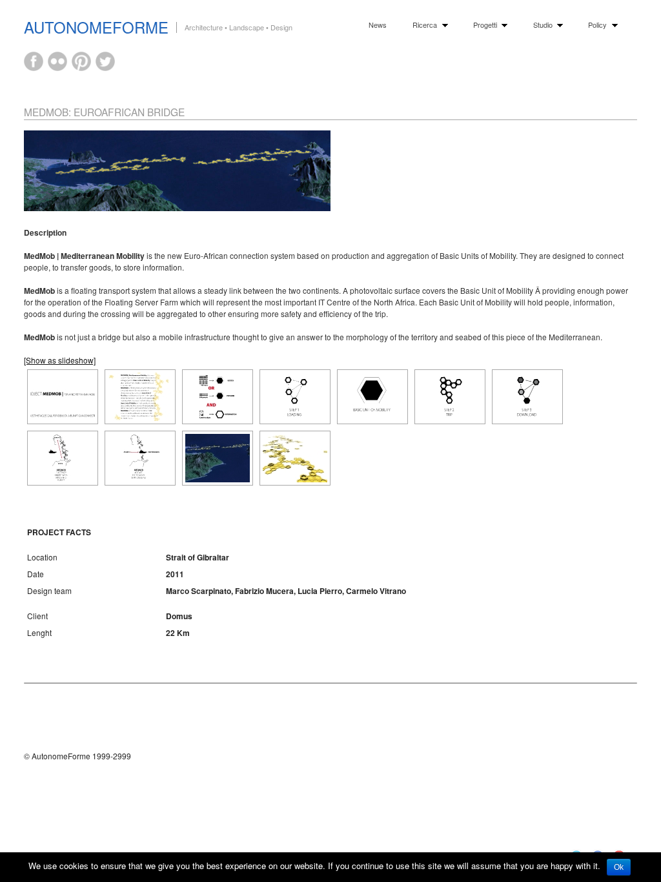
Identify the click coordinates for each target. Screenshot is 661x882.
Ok (619, 867)
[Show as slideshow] (60, 359)
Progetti (482, 24)
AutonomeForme (96, 26)
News (378, 24)
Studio (540, 24)
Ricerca (422, 24)
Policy (594, 24)
